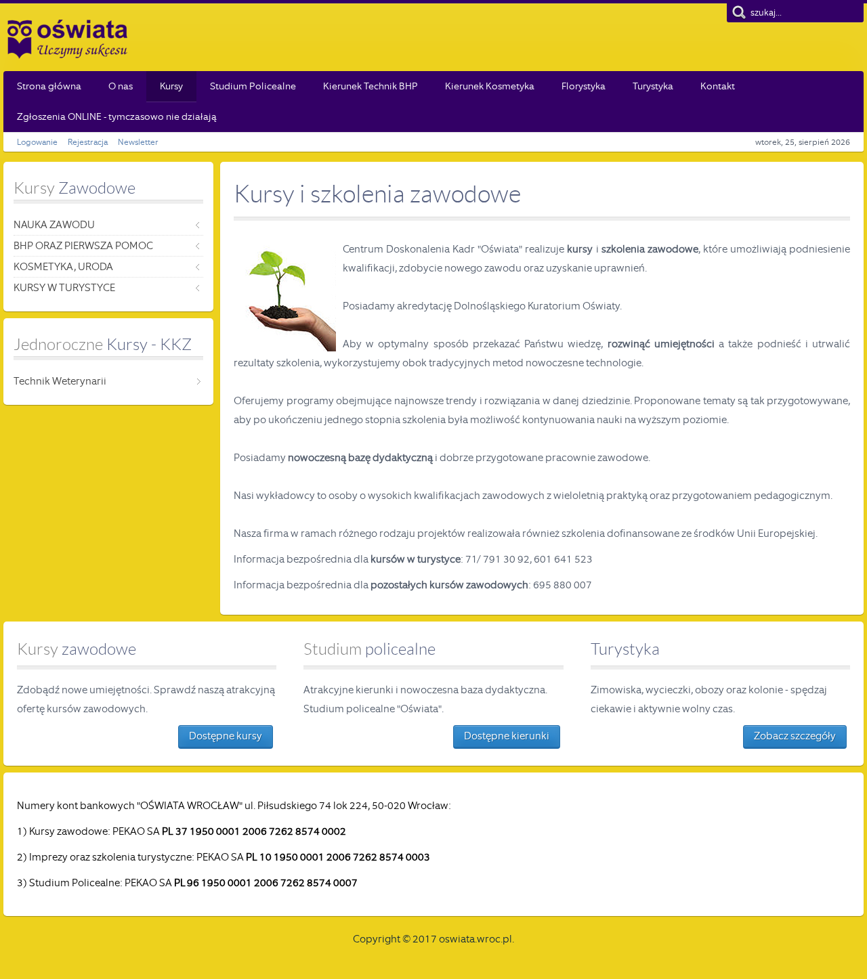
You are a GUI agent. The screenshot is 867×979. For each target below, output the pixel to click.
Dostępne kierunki (506, 736)
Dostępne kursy (225, 736)
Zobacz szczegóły (795, 736)
